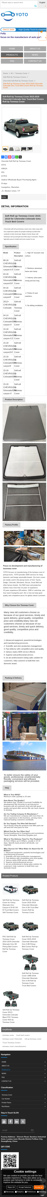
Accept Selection (25, 1187)
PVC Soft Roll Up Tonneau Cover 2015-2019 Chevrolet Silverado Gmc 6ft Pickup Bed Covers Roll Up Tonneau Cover (11, 944)
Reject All (11, 1187)
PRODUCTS (12, 55)
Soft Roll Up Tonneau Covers (14, 77)
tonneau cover (8, 1035)
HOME (12, 49)
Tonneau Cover (21, 73)
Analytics (20, 1192)
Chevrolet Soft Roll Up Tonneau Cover (18, 81)
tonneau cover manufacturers (14, 1046)
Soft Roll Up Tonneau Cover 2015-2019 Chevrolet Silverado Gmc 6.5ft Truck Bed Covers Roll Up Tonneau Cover (30, 906)
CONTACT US (35, 61)
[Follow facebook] (10, 1121)
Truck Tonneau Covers (11, 1043)
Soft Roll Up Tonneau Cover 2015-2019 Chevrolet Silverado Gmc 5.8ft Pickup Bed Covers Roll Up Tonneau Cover (30, 943)
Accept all (38, 1187)
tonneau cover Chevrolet (12, 1039)
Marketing (42, 1192)
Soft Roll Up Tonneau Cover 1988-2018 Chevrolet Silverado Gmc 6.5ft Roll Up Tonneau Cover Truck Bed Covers (30, 979)
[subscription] (32, 1130)
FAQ (12, 61)
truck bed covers (23, 1035)
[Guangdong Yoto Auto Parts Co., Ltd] (24, 16)
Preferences (31, 1192)
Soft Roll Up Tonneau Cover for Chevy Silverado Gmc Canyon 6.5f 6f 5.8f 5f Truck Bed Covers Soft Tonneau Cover (11, 906)
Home (5, 73)
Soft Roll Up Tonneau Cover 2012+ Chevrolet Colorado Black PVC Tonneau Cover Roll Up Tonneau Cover (11, 1016)
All (12, 73)
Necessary (10, 1192)
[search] (35, 6)
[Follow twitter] (22, 1121)
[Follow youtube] (4, 1121)
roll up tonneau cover (33, 1039)
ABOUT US (35, 49)
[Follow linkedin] (16, 1121)
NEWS (35, 55)
